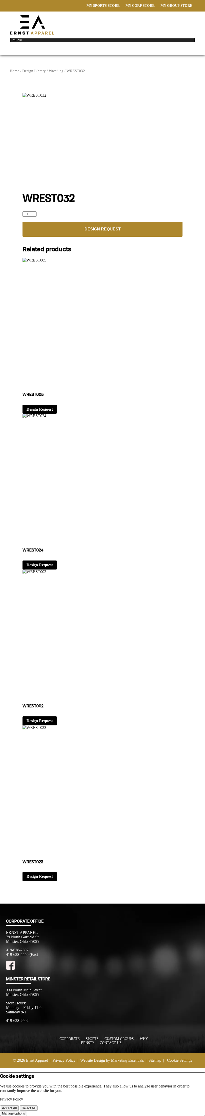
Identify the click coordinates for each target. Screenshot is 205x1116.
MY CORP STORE (140, 6)
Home (14, 71)
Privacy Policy (64, 1060)
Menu (17, 40)
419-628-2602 (17, 950)
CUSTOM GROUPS (119, 1039)
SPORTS (92, 1039)
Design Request (102, 229)
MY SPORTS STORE (103, 6)
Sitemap (154, 1060)
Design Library (34, 71)
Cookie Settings (179, 1060)
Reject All (29, 1108)
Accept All (9, 1108)
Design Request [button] (39, 409)
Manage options (13, 1113)
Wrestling (56, 71)
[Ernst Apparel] (32, 33)
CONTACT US (111, 1043)
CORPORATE (70, 1039)
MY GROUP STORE (176, 6)
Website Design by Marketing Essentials (112, 1060)
